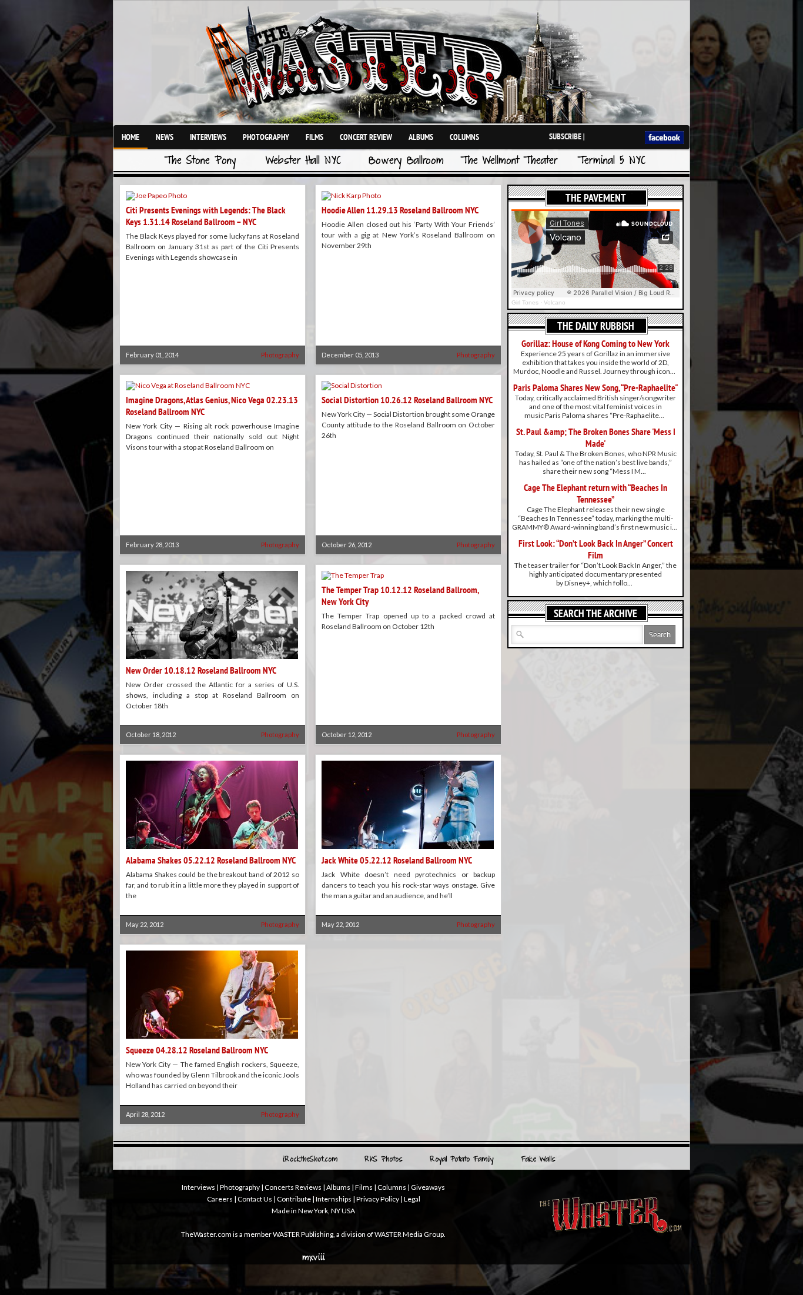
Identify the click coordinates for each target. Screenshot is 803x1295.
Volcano (555, 302)
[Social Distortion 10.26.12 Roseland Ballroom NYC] (352, 385)
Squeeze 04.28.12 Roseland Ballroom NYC (197, 1050)
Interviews (208, 137)
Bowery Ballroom (406, 161)
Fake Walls (538, 1159)
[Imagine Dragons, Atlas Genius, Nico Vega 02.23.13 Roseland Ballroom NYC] (188, 385)
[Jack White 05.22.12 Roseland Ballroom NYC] (408, 849)
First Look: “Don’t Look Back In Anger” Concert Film (595, 549)
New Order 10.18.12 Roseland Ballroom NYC (201, 670)
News (164, 137)
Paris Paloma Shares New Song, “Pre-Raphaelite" (595, 387)
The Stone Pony (200, 161)
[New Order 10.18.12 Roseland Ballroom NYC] (212, 659)
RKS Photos (383, 1159)
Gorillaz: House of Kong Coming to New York (595, 343)
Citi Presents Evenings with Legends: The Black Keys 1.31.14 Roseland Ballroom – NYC (206, 215)
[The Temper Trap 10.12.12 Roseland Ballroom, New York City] (353, 575)
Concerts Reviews (293, 1187)
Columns (464, 137)
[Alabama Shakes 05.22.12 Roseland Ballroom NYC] (212, 849)
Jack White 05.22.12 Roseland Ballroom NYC (397, 860)
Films (314, 137)
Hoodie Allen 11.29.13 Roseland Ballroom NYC (400, 210)
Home (130, 137)
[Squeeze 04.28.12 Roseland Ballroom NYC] (212, 1039)
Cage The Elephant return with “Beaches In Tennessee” (595, 493)
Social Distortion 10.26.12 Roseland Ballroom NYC (407, 400)
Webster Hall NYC (303, 161)
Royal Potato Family (462, 1159)
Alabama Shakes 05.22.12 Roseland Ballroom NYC (211, 860)
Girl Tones (524, 302)
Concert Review (366, 137)
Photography (266, 137)
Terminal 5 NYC (611, 161)
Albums (421, 137)
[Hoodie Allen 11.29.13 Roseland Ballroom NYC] (351, 195)
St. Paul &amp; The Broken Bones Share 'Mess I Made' (595, 437)
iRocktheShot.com (310, 1159)
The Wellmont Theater (509, 161)
